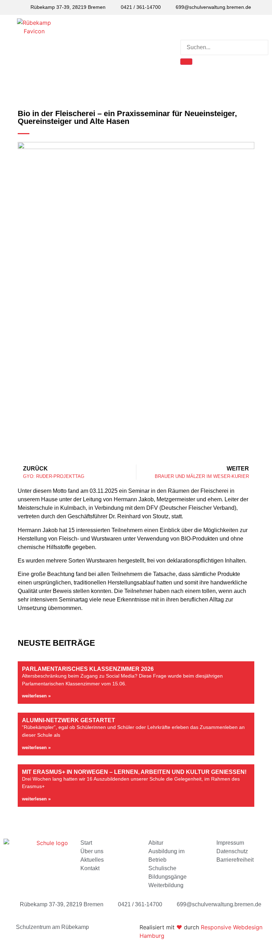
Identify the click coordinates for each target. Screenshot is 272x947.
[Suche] (186, 61)
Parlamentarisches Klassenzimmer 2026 (88, 669)
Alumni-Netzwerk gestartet (68, 720)
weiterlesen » (36, 695)
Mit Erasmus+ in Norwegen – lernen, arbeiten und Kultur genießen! (134, 772)
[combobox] (224, 47)
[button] (123, 48)
